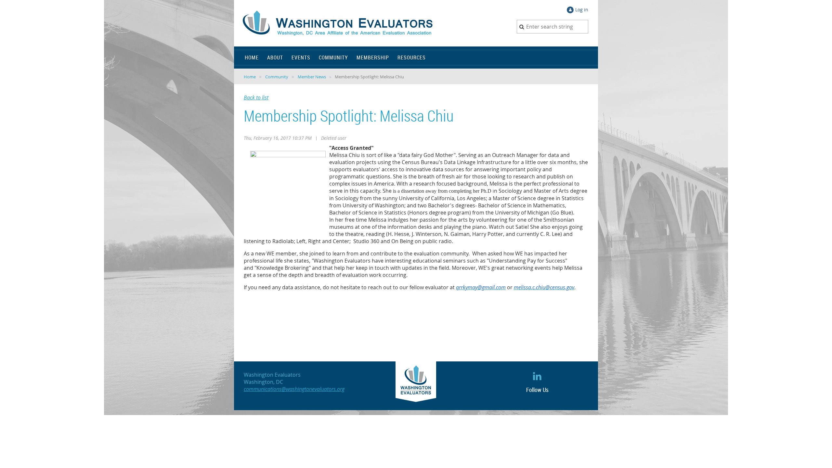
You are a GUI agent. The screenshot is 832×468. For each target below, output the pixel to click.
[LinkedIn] (537, 376)
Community (276, 77)
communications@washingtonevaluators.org (294, 389)
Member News (312, 77)
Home (250, 77)
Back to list (256, 97)
